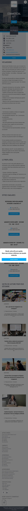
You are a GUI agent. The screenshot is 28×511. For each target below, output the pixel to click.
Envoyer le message (13, 36)
